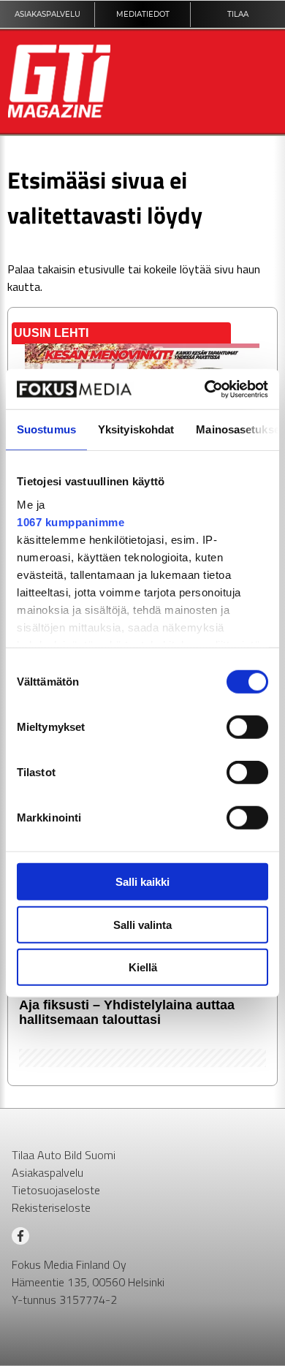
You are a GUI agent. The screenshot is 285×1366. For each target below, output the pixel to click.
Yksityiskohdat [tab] (136, 429)
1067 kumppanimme (70, 521)
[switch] (247, 727)
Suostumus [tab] (46, 429)
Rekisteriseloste (51, 1207)
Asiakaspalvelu (47, 1172)
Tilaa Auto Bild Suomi (63, 1154)
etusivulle (101, 269)
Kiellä (143, 967)
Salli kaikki (142, 882)
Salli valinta (142, 924)
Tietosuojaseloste (56, 1189)
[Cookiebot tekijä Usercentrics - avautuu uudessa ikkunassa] (205, 388)
